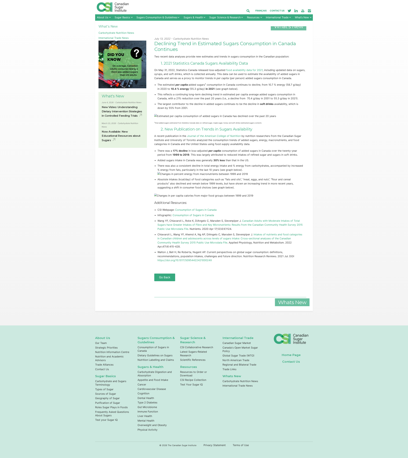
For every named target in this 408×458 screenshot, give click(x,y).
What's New (108, 26)
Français (261, 10)
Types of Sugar (104, 389)
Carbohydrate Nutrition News (116, 32)
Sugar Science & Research (225, 17)
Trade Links (229, 369)
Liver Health (145, 416)
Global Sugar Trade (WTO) (238, 355)
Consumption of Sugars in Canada (196, 209)
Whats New (231, 376)
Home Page (291, 355)
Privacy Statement (215, 445)
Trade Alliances (104, 364)
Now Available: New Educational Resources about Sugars (121, 136)
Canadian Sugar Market (236, 343)
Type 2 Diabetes (147, 402)
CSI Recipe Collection (193, 379)
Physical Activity (147, 429)
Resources (253, 17)
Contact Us (277, 10)
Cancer (142, 384)
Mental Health (146, 420)
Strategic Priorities (106, 347)
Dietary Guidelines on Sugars (155, 355)
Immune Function (148, 411)
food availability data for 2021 (244, 70)
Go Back (164, 277)
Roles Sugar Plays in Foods (111, 407)
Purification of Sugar (107, 402)
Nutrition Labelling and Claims (156, 359)
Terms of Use (241, 445)
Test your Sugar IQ (106, 419)
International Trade (277, 17)
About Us (102, 17)
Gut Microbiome (147, 407)
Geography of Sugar (107, 398)
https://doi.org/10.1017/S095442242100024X (184, 260)
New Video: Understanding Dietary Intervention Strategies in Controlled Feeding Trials (122, 111)
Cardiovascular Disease (152, 389)
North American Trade (235, 360)
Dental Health (146, 398)
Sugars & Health (193, 17)
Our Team (101, 343)
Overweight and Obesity (152, 425)
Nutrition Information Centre (112, 352)
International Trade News (113, 37)
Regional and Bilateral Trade (239, 364)
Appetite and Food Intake (153, 379)
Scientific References (192, 359)
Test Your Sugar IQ (191, 384)
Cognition (143, 393)
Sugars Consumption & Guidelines (156, 17)
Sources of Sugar (105, 393)
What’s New (302, 17)
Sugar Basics (122, 17)
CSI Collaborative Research (196, 347)
